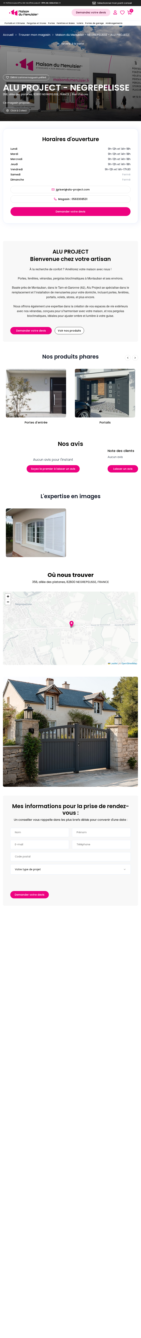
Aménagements (114, 23)
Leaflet (114, 663)
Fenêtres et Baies (66, 23)
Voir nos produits (69, 330)
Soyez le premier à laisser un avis (53, 469)
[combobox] (70, 869)
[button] (71, 624)
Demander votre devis (70, 211)
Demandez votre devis (91, 12)
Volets (80, 23)
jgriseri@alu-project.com (73, 189)
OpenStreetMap (129, 663)
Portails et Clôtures (15, 23)
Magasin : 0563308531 (72, 199)
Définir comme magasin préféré (28, 77)
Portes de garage (94, 23)
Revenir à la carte (73, 44)
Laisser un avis (123, 469)
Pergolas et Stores (36, 23)
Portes (51, 23)
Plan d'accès (80, 94)
